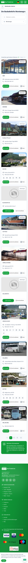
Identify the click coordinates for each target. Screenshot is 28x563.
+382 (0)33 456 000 (9, 174)
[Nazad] (2, 6)
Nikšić (5, 508)
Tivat (5, 510)
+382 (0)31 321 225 (9, 326)
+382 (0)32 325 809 (9, 394)
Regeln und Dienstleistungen (10, 519)
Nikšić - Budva (7, 495)
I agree (3, 560)
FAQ (5, 521)
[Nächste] (20, 437)
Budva (5, 504)
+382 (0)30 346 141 (9, 81)
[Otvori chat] (25, 560)
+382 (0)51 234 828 (9, 112)
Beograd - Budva (7, 491)
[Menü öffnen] (25, 2)
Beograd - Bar (7, 487)
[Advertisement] (14, 41)
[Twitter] (10, 480)
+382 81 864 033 (8, 363)
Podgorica (6, 502)
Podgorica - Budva (8, 493)
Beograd (6, 506)
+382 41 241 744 (8, 237)
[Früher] (7, 437)
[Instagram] (6, 480)
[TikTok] (14, 480)
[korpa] (21, 2)
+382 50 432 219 (8, 143)
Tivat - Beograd (7, 489)
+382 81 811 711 (8, 268)
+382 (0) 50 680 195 (9, 426)
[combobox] (14, 21)
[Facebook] (3, 480)
